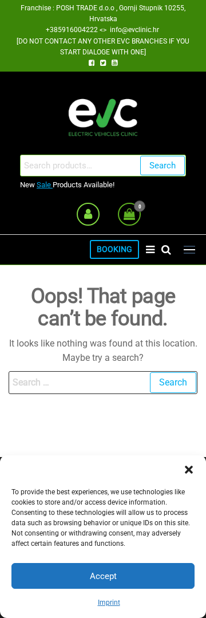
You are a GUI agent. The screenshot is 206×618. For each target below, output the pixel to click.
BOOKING (114, 249)
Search (162, 165)
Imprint (109, 603)
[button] (189, 469)
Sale (45, 184)
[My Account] (88, 214)
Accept (103, 576)
